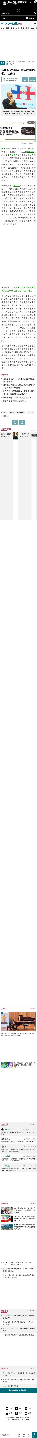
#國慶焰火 (20, 412)
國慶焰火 (13, 155)
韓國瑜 (30, 152)
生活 (27, 28)
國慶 (3, 148)
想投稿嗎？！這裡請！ (18, 1390)
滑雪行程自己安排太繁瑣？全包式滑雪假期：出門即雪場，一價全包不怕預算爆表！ (25, 435)
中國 (22, 28)
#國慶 (12, 412)
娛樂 (32, 28)
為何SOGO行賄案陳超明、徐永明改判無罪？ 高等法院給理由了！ (6, 435)
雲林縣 (16, 186)
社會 (17, 28)
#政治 (5, 412)
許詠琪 (9, 78)
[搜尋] (35, 23)
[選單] (2, 23)
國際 (7, 28)
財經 (12, 28)
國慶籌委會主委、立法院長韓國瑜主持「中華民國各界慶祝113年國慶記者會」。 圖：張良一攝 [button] (18, 113)
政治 (2, 28)
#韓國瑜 (5, 416)
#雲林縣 (30, 412)
